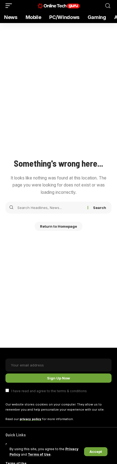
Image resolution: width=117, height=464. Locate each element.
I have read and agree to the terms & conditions (49, 391)
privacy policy (30, 419)
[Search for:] (50, 208)
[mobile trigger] (10, 6)
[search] (108, 6)
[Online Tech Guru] (58, 5)
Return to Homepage (58, 226)
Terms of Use (39, 454)
